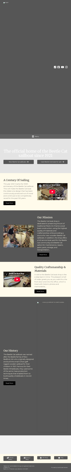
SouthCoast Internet (62, 467)
